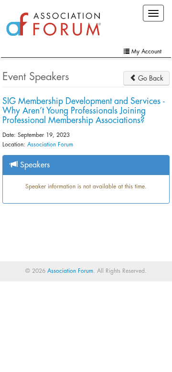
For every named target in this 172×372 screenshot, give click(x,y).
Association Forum (50, 144)
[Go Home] (53, 24)
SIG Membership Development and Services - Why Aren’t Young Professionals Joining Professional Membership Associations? (83, 110)
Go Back (149, 78)
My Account (145, 51)
